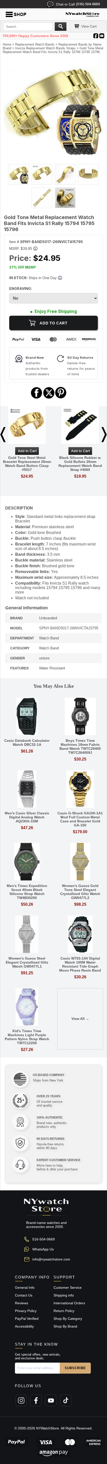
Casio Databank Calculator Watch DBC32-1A (27, 743)
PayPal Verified (27, 1319)
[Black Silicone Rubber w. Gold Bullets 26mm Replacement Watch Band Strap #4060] (80, 425)
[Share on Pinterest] (61, 398)
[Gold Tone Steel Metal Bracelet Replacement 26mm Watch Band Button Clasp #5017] (26, 425)
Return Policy (64, 1311)
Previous (3, 434)
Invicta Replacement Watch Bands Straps (45, 48)
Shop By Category (68, 1319)
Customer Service (68, 1288)
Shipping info (64, 1295)
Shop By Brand (65, 1326)
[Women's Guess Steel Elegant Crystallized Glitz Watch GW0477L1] (27, 935)
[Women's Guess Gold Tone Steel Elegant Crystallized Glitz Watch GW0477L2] (80, 862)
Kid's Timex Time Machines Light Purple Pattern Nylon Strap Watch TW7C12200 (27, 1037)
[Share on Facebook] (36, 398)
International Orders (69, 1303)
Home (7, 44)
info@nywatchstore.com (51, 1259)
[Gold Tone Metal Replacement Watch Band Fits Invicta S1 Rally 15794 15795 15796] (53, 156)
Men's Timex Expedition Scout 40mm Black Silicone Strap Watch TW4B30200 (27, 892)
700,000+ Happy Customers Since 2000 (35, 36)
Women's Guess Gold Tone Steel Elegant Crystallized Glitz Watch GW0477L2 (80, 892)
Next (104, 434)
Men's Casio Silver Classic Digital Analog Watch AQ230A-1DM (27, 817)
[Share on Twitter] (49, 398)
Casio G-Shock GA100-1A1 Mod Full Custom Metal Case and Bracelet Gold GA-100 (80, 819)
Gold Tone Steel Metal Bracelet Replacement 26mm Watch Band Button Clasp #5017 (27, 464)
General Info (25, 1288)
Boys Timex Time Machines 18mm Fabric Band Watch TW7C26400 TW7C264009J (80, 747)
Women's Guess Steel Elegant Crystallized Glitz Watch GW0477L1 (27, 962)
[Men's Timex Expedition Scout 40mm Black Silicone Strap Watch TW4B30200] (27, 862)
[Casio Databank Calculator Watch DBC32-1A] (27, 717)
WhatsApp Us (43, 1249)
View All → (80, 1019)
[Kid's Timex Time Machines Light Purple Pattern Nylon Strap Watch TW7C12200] (27, 1007)
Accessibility (24, 1326)
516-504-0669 (43, 1239)
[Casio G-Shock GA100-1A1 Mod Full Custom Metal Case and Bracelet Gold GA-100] (80, 789)
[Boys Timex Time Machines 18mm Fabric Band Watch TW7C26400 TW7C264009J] (80, 717)
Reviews (21, 1303)
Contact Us (23, 1295)
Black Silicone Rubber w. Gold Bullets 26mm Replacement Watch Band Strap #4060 (80, 464)
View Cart (89, 26)
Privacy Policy (26, 1311)
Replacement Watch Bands (34, 44)
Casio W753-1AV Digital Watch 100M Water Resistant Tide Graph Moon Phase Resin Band (80, 964)
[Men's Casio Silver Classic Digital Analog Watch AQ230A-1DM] (27, 789)
